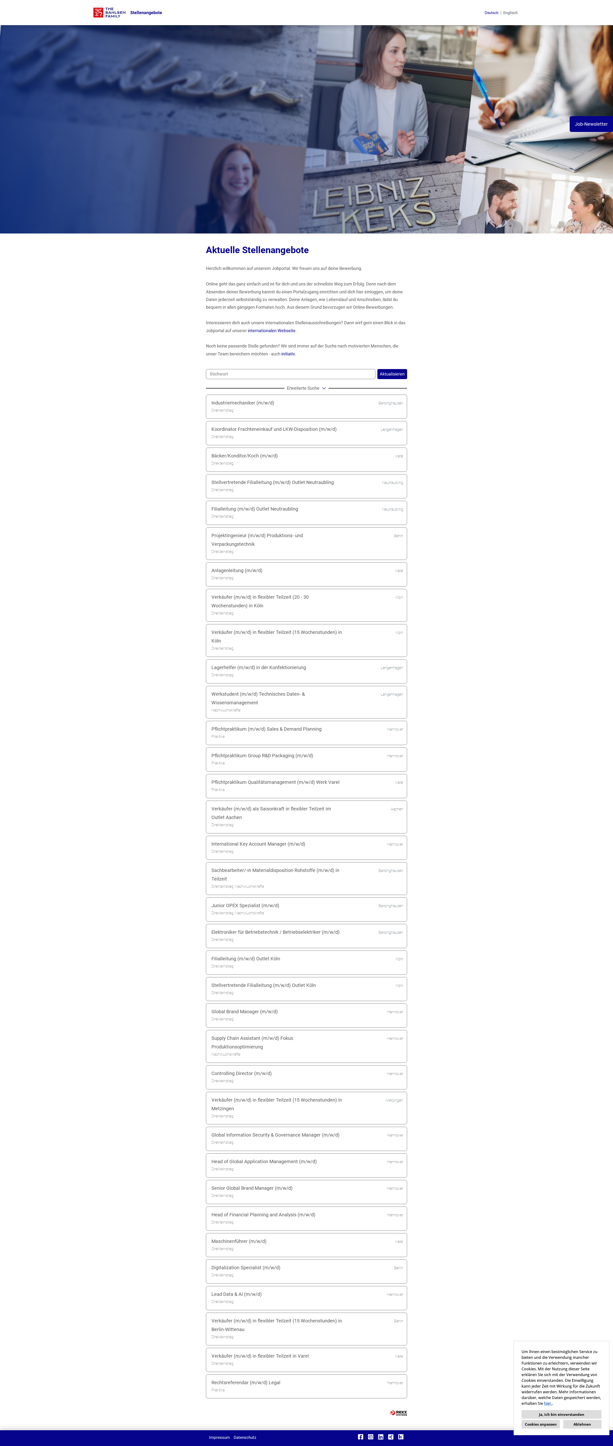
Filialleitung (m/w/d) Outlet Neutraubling (254, 509)
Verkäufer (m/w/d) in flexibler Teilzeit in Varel (260, 1356)
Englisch (510, 13)
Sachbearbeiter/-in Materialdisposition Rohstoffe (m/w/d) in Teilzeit (275, 874)
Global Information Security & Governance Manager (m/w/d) (275, 1135)
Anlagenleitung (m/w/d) (236, 570)
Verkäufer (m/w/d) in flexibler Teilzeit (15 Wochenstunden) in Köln (276, 636)
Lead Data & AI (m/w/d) (236, 1294)
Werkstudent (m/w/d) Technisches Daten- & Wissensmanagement (258, 698)
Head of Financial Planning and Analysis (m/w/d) (263, 1215)
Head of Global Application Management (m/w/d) (264, 1161)
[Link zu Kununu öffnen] (401, 1437)
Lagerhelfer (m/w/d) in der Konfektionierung (258, 667)
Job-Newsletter (591, 124)
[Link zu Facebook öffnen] (360, 1437)
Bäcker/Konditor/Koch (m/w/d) (244, 456)
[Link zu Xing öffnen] (391, 1437)
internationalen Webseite (271, 330)
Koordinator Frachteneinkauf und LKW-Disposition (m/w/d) (274, 429)
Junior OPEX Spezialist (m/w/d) (245, 905)
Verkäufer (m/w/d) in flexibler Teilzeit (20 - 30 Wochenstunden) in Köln (260, 601)
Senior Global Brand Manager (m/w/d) (252, 1188)
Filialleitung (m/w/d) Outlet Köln (245, 959)
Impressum (219, 1437)
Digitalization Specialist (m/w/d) (245, 1267)
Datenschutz (245, 1437)
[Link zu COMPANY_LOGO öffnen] (109, 12)
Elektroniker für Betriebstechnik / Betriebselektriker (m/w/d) (275, 932)
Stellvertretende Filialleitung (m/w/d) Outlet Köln (263, 985)
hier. (548, 1403)
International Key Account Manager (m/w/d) (258, 844)
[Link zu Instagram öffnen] (371, 1437)
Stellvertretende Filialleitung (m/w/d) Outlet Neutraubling (272, 482)
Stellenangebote (146, 12)
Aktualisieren (392, 373)
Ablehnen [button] (582, 1424)
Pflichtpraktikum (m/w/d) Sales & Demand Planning (266, 729)
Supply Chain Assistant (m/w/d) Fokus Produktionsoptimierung (252, 1042)
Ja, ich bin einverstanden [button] (561, 1414)
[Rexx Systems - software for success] (398, 1413)
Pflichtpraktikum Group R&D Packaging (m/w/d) (262, 755)
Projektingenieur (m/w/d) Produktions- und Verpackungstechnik (257, 540)
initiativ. (288, 353)
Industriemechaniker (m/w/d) (242, 403)
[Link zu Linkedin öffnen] (381, 1437)
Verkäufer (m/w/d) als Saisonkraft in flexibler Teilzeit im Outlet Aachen (271, 813)
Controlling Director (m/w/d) (241, 1073)
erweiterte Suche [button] (303, 388)
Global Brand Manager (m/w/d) (244, 1011)
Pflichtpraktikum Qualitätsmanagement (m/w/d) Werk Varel (275, 782)
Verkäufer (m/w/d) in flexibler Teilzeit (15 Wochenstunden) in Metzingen (276, 1104)
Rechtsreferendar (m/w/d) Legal (245, 1382)
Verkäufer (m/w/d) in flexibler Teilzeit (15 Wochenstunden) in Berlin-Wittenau (276, 1325)
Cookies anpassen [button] (541, 1424)
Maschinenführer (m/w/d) (239, 1241)
